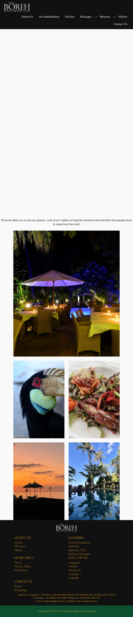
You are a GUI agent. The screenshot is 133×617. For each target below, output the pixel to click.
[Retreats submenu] (114, 17)
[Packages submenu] (96, 17)
